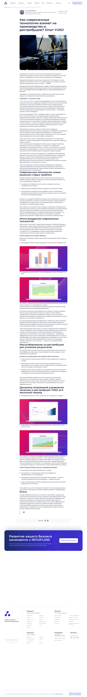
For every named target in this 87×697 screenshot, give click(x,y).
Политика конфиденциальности (11, 639)
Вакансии (41, 637)
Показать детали (59, 693)
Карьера (28, 642)
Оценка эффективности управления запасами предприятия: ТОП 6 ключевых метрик (69, 592)
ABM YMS (41, 617)
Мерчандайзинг (58, 617)
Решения (21, 3)
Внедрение (29, 637)
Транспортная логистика (74, 619)
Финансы (56, 623)
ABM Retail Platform (58, 640)
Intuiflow (41, 619)
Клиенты (29, 3)
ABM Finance (29, 623)
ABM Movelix (29, 625)
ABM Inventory (30, 615)
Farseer (40, 625)
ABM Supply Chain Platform (60, 638)
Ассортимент (57, 619)
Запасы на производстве (74, 615)
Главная (5, 7)
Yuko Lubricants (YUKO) (26, 101)
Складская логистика (73, 617)
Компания (49, 3)
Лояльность (57, 621)
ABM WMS (41, 615)
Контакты (58, 3)
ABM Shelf (29, 617)
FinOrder (28, 627)
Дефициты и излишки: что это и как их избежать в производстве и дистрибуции (43, 592)
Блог (43, 3)
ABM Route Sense (42, 623)
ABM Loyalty (29, 621)
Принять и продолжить (75, 693)
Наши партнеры (30, 641)
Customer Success (30, 639)
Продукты (13, 3)
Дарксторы (71, 621)
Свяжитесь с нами (74, 635)
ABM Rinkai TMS (42, 621)
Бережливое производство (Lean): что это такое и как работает (16, 591)
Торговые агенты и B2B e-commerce (74, 624)
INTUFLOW (36, 81)
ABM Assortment (30, 619)
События (37, 3)
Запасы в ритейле (58, 615)
